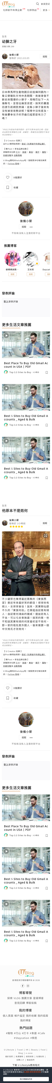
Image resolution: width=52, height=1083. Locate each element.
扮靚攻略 (7, 155)
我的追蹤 (43, 1015)
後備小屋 (14, 54)
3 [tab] (30, 19)
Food (44, 1049)
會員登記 (45, 3)
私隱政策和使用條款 (32, 1072)
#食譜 (33, 1033)
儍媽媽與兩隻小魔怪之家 (12, 269)
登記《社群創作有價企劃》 (34, 143)
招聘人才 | (22, 1060)
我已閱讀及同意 (26, 1079)
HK (28, 1049)
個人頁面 (8, 1015)
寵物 (44, 152)
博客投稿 (31, 1003)
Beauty (36, 1049)
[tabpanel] (26, 16)
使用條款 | (31, 1056)
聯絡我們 (31, 1060)
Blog (22, 1053)
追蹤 (45, 56)
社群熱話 (32, 10)
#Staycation (21, 1038)
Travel (21, 1049)
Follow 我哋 (13, 163)
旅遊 (24, 152)
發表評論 (11, 301)
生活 (4, 36)
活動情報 (18, 155)
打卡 (18, 152)
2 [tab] (26, 19)
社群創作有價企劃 (12, 10)
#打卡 (25, 1033)
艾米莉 (31, 269)
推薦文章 (26, 998)
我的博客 (25, 1020)
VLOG (17, 998)
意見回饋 (19, 1003)
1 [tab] (22, 19)
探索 (10, 998)
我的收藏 (31, 1015)
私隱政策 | (41, 1056)
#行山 (17, 1033)
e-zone (30, 1053)
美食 (31, 152)
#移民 (33, 1038)
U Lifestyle (10, 1049)
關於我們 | (10, 1056)
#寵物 (9, 1033)
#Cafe (41, 1033)
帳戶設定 (19, 1015)
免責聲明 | (21, 1056)
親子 (37, 152)
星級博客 (38, 998)
